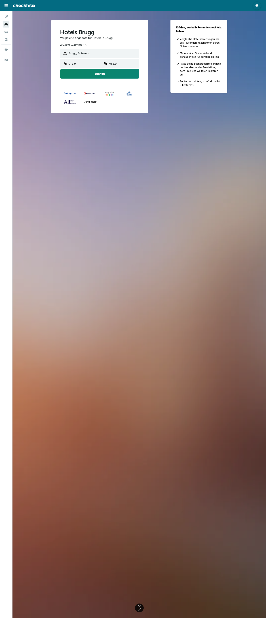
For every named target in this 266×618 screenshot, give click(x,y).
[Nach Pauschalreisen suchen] (6, 39)
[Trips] (6, 49)
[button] (6, 6)
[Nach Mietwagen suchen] (6, 31)
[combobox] (74, 45)
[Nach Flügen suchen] (6, 16)
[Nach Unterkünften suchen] (6, 24)
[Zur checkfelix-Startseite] (24, 5)
